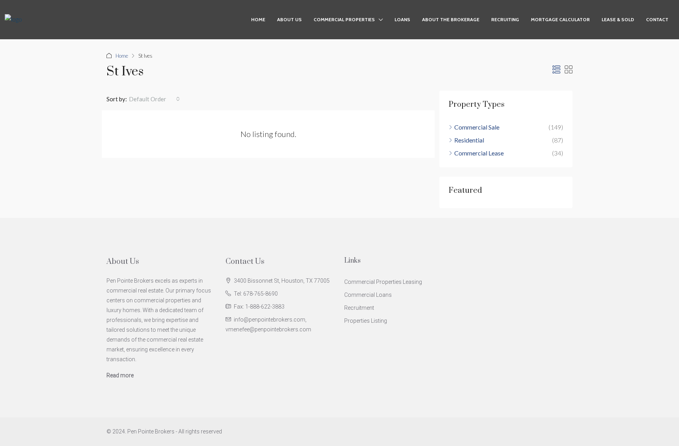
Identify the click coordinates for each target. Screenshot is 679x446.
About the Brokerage (450, 19)
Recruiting (505, 19)
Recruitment (359, 308)
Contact (657, 19)
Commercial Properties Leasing (383, 282)
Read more (120, 375)
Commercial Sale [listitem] (476, 127)
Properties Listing (365, 321)
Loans (402, 19)
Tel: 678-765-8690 (256, 294)
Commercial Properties (344, 19)
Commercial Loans (368, 295)
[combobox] (154, 99)
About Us (289, 19)
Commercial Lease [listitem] (479, 153)
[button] (556, 69)
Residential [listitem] (469, 140)
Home (258, 19)
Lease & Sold (618, 19)
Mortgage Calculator (560, 19)
